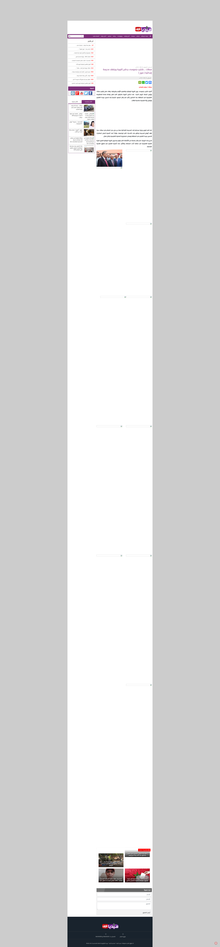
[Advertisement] (124, 52)
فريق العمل (123, 937)
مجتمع (109, 36)
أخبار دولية (103, 36)
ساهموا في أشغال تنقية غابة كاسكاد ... (83, 53)
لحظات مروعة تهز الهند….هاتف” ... (84, 68)
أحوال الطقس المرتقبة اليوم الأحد (84, 64)
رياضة (114, 36)
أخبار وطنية (127, 36)
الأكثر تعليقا (75, 102)
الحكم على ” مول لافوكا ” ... (85, 49)
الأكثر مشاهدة (88, 102)
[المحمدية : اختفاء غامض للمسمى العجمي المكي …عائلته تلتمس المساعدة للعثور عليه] (111, 875)
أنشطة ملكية (96, 36)
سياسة (133, 36)
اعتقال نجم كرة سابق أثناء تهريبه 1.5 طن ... (82, 79)
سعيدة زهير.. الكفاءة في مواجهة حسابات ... (82, 72)
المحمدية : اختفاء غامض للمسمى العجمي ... (82, 60)
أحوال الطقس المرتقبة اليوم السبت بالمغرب (82, 83)
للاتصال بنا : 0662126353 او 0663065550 (105, 937)
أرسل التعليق (146, 912)
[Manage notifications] (216, 943)
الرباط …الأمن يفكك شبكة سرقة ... (84, 76)
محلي (138, 36)
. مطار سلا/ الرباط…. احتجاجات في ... (84, 45)
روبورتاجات (119, 36)
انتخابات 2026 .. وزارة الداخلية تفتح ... (84, 57)
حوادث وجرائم (144, 36)
